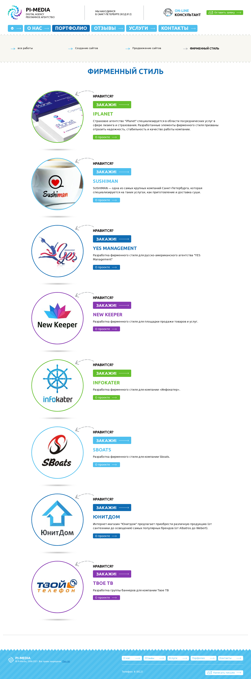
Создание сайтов (86, 48)
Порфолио (198, 658)
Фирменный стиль (204, 48)
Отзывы (105, 28)
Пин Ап (66, 661)
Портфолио (71, 28)
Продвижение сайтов (146, 48)
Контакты (174, 28)
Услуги (138, 28)
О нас (34, 28)
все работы (25, 48)
